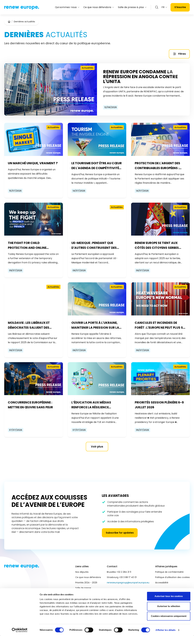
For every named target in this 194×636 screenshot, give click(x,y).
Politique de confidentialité (169, 571)
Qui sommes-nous (66, 7)
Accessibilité (161, 582)
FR (163, 7)
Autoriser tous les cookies (169, 596)
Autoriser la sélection (168, 606)
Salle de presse (83, 587)
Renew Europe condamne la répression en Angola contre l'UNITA (140, 76)
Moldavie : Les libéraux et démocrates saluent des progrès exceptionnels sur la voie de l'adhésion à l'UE (33, 325)
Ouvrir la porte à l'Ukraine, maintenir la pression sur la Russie (95, 325)
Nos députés (82, 571)
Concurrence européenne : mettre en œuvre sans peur (30, 404)
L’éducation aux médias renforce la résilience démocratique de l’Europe (92, 405)
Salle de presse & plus (131, 7)
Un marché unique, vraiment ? (33, 163)
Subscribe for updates (120, 532)
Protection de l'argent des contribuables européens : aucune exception (157, 165)
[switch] (89, 629)
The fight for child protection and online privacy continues (27, 245)
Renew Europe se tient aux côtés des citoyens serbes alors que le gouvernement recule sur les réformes (158, 245)
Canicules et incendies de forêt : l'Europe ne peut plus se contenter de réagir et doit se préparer (160, 325)
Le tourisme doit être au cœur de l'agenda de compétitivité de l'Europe (96, 165)
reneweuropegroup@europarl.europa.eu (128, 582)
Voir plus (97, 446)
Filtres (182, 54)
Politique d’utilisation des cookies (172, 577)
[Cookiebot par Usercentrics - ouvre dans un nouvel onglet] (19, 630)
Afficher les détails (166, 630)
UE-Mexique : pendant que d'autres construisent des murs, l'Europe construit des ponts (95, 245)
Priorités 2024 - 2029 (86, 582)
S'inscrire (180, 7)
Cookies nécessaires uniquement (168, 616)
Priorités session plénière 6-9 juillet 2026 (159, 404)
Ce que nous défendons (97, 7)
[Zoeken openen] (157, 7)
